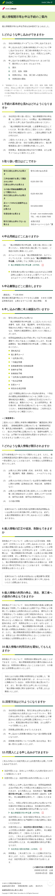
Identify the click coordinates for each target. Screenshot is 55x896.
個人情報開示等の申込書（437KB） (26, 265)
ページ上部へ (50, 882)
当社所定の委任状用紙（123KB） (25, 849)
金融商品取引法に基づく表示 (12, 890)
